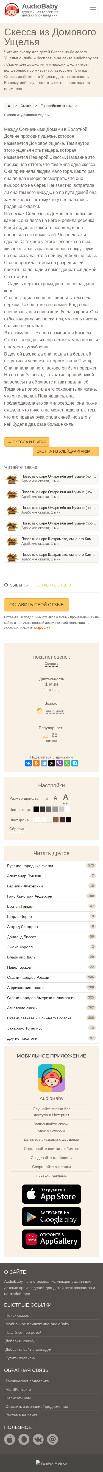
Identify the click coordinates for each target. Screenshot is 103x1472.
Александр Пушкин (24, 876)
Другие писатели (22, 1038)
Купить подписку (20, 1358)
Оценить (51, 663)
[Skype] (74, 763)
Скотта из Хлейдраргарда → (66, 451)
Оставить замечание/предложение (36, 1406)
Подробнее (42, 628)
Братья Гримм (20, 906)
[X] (51, 763)
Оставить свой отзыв (36, 604)
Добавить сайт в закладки (28, 1349)
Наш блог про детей (23, 1332)
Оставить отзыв (53, 585)
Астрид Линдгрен (22, 926)
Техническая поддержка (27, 1381)
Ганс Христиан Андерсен (29, 896)
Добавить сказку (19, 1341)
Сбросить (17, 829)
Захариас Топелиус (24, 1028)
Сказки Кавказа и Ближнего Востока (39, 1018)
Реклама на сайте (21, 1415)
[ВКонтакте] (28, 763)
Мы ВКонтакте (18, 1389)
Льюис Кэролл (20, 947)
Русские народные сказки (30, 866)
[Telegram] (44, 763)
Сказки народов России (28, 977)
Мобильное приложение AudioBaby (37, 1324)
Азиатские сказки (22, 1008)
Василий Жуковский (25, 886)
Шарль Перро (19, 916)
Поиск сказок (17, 1315)
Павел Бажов (19, 967)
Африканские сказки (25, 987)
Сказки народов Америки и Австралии (41, 998)
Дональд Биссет (21, 937)
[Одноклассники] (36, 763)
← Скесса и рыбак (27, 442)
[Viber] (59, 763)
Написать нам (18, 1398)
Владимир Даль (21, 957)
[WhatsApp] (67, 763)
